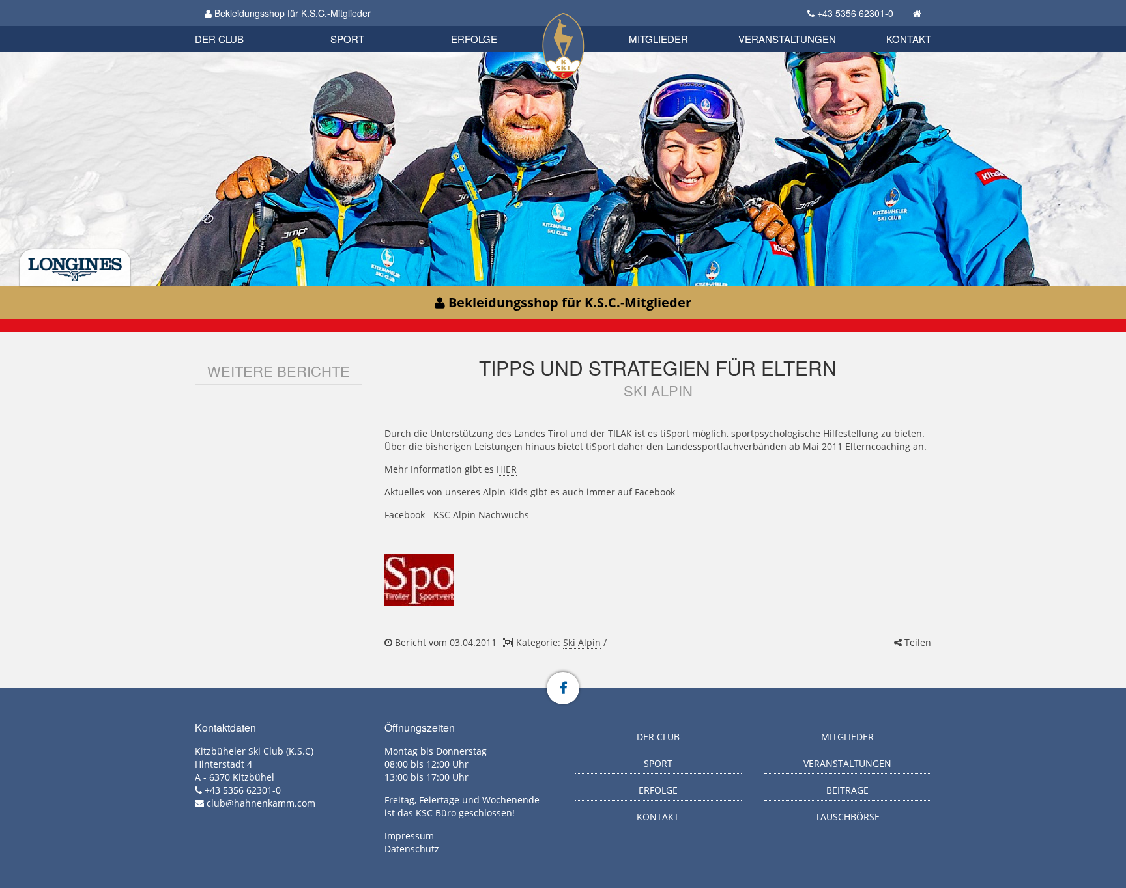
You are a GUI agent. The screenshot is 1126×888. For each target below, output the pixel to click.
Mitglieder (658, 39)
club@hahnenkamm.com (261, 803)
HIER (507, 469)
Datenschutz (411, 848)
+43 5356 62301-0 (855, 13)
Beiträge (847, 790)
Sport (347, 39)
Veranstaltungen (787, 39)
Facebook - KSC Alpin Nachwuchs (456, 514)
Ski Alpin (582, 642)
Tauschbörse (847, 817)
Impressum (409, 835)
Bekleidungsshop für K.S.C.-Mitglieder (291, 13)
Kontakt (908, 39)
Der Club (219, 39)
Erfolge (474, 39)
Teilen (916, 642)
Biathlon (241, 24)
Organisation (233, 26)
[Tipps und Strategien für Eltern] (419, 580)
